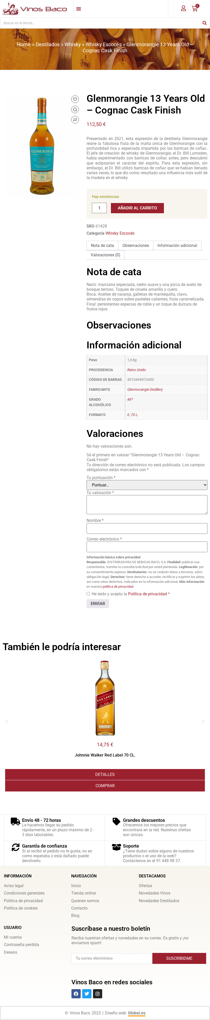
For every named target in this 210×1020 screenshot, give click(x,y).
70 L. (135, 415)
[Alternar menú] (78, 8)
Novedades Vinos (154, 893)
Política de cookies (21, 908)
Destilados (48, 44)
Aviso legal (14, 885)
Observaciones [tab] (135, 245)
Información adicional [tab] (177, 245)
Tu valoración (100, 492)
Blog (75, 915)
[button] (7, 721)
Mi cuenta (13, 937)
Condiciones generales (24, 893)
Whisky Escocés (104, 44)
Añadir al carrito (137, 208)
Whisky (73, 44)
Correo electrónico (104, 539)
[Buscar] (205, 23)
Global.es (136, 1013)
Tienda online (83, 893)
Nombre (95, 520)
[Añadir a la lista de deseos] (75, 99)
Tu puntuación (101, 477)
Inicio (76, 885)
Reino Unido (136, 370)
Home (24, 44)
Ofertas (145, 885)
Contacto (79, 908)
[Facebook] (76, 993)
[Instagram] (97, 993)
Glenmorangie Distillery (145, 389)
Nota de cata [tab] (102, 245)
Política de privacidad (148, 593)
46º (130, 399)
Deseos (10, 952)
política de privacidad (118, 586)
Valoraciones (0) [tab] (105, 255)
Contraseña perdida (21, 944)
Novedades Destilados (159, 900)
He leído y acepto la (131, 593)
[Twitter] (86, 993)
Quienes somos (85, 900)
